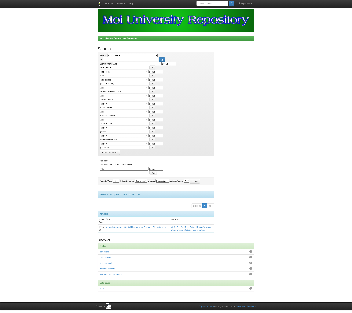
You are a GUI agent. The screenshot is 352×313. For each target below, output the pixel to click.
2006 (102, 288)
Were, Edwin (189, 227)
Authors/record (176, 181)
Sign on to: (245, 3)
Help (131, 3)
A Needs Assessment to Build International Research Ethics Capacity (136, 227)
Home (110, 3)
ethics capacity (106, 263)
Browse (120, 3)
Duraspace (240, 306)
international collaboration (111, 274)
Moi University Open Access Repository (118, 38)
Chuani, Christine (184, 229)
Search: (103, 55)
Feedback (251, 306)
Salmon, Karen (199, 229)
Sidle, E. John (177, 227)
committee (104, 251)
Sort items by (128, 181)
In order (151, 181)
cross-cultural (106, 257)
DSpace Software (206, 306)
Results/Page (106, 181)
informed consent (107, 268)
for (101, 59)
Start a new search (110, 152)
